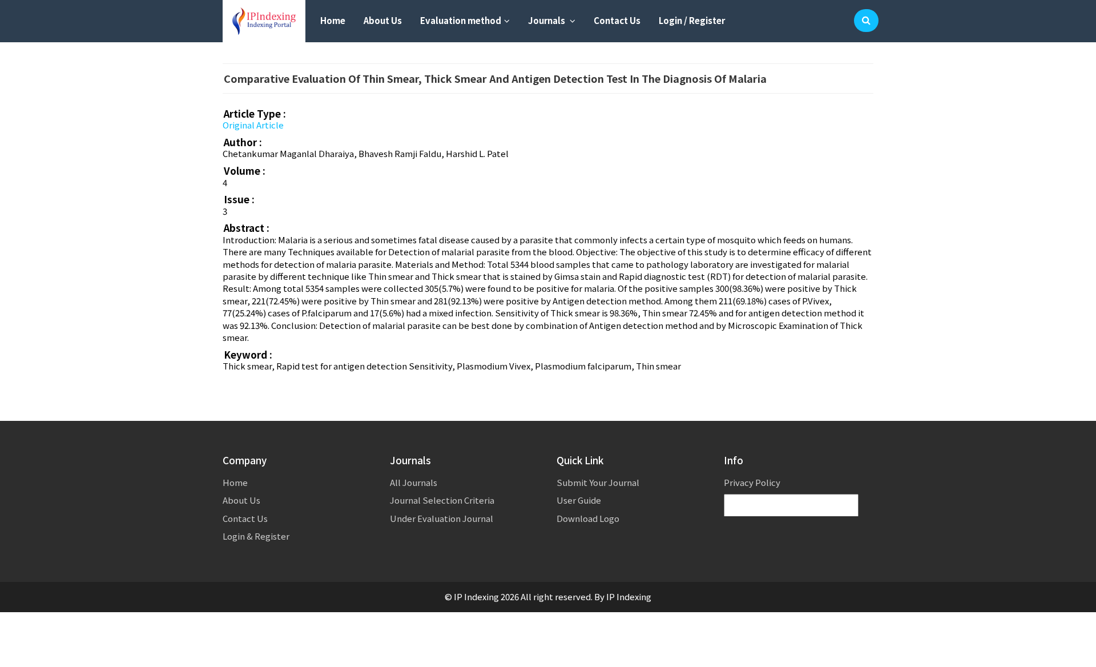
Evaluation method (460, 20)
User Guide (579, 500)
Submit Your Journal (598, 482)
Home (332, 20)
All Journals (413, 482)
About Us (383, 20)
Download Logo (588, 518)
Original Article (253, 125)
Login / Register (692, 20)
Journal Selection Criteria (442, 500)
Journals (547, 20)
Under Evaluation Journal (441, 518)
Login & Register (256, 536)
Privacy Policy (752, 482)
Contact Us (617, 20)
